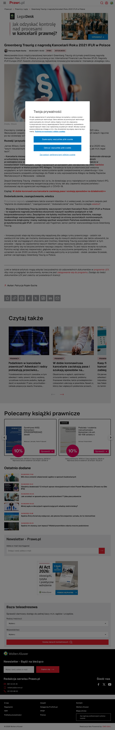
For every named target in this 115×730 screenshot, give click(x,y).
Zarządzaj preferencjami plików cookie (57, 154)
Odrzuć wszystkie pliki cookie (57, 148)
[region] (57, 132)
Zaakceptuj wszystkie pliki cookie (57, 139)
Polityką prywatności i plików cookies (50, 131)
